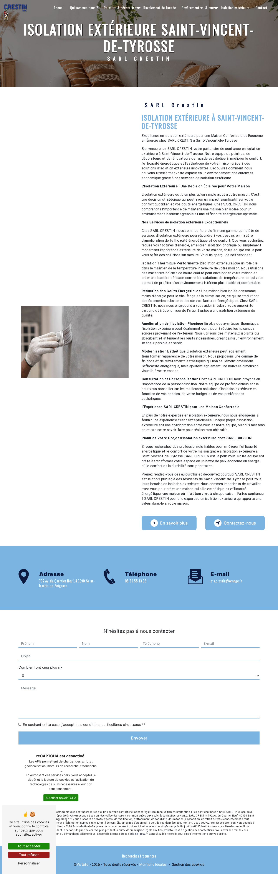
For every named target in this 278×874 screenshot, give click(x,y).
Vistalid (83, 865)
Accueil (59, 7)
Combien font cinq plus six (40, 667)
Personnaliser (29, 863)
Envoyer (139, 738)
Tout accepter (28, 846)
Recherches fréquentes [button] (139, 856)
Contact (261, 7)
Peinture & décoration (120, 7)
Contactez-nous (240, 523)
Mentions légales (153, 865)
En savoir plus (174, 523)
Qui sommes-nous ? (84, 7)
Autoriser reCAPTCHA (61, 798)
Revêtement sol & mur (198, 7)
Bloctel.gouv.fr (139, 833)
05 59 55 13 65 (135, 581)
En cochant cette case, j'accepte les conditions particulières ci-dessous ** (84, 724)
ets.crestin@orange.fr (226, 581)
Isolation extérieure (235, 7)
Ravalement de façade (159, 7)
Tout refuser (29, 855)
